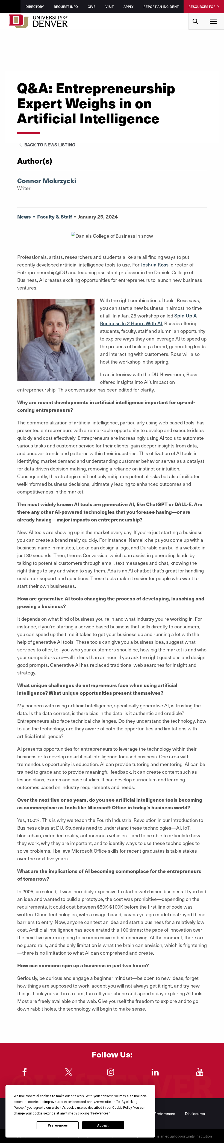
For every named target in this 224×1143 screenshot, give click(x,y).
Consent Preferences (157, 1113)
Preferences (58, 1125)
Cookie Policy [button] (122, 1108)
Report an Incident (161, 6)
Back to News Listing (49, 144)
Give (92, 6)
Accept (103, 1125)
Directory (34, 6)
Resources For (202, 6)
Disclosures (195, 1113)
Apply (128, 6)
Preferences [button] (99, 1113)
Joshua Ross (155, 264)
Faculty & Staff (54, 216)
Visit (109, 6)
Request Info (66, 6)
